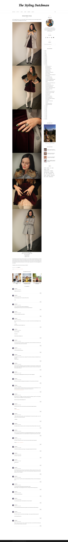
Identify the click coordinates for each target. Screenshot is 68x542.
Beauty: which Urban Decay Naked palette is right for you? (51, 149)
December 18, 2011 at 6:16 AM (17, 414)
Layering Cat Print (47, 93)
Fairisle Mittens (47, 99)
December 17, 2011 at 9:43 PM (17, 319)
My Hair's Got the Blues (48, 68)
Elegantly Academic (17, 409)
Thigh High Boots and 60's (48, 88)
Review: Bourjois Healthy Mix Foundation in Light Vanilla (51, 157)
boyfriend (51, 172)
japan (47, 176)
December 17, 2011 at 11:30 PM (17, 379)
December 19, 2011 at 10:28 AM (17, 499)
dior (44, 176)
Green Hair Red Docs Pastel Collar (50, 91)
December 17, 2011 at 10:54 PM (17, 355)
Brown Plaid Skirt (47, 94)
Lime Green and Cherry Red (49, 86)
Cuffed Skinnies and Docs (48, 103)
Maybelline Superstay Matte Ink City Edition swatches (51, 153)
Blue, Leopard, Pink (47, 67)
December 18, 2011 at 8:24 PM (17, 468)
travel (48, 169)
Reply (40, 309)
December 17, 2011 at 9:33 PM (17, 296)
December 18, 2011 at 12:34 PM (17, 454)
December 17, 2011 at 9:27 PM (17, 289)
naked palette (51, 176)
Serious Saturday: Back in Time (49, 85)
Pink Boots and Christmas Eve (49, 72)
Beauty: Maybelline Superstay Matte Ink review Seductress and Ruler (51, 161)
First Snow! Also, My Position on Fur (50, 82)
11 (45, 105)
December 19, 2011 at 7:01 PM (17, 512)
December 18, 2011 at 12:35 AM (17, 386)
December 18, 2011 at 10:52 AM (17, 431)
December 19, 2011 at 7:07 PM (17, 521)
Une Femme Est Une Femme (48, 78)
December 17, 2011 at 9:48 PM (17, 330)
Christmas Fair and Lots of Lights (49, 92)
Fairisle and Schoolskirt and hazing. (50, 98)
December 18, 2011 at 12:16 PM (17, 447)
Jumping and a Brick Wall (48, 104)
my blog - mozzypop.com (20, 442)
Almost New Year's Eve (48, 66)
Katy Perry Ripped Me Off (48, 97)
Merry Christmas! (47, 73)
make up (45, 169)
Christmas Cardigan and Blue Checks (50, 87)
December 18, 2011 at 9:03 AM (17, 424)
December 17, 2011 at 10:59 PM (17, 364)
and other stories (46, 172)
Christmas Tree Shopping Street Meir (50, 79)
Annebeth (15, 288)
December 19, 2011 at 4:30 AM (17, 492)
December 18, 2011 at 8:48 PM (17, 477)
